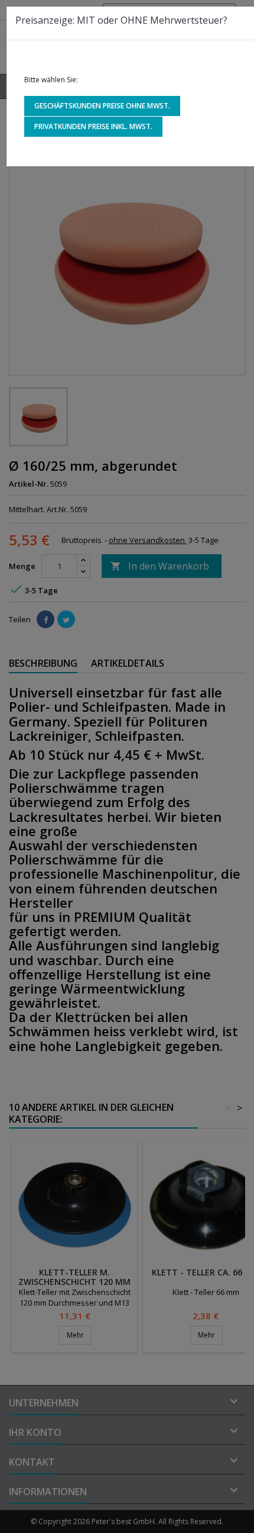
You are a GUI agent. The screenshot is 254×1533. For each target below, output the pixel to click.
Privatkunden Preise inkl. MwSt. (93, 126)
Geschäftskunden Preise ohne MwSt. (102, 106)
